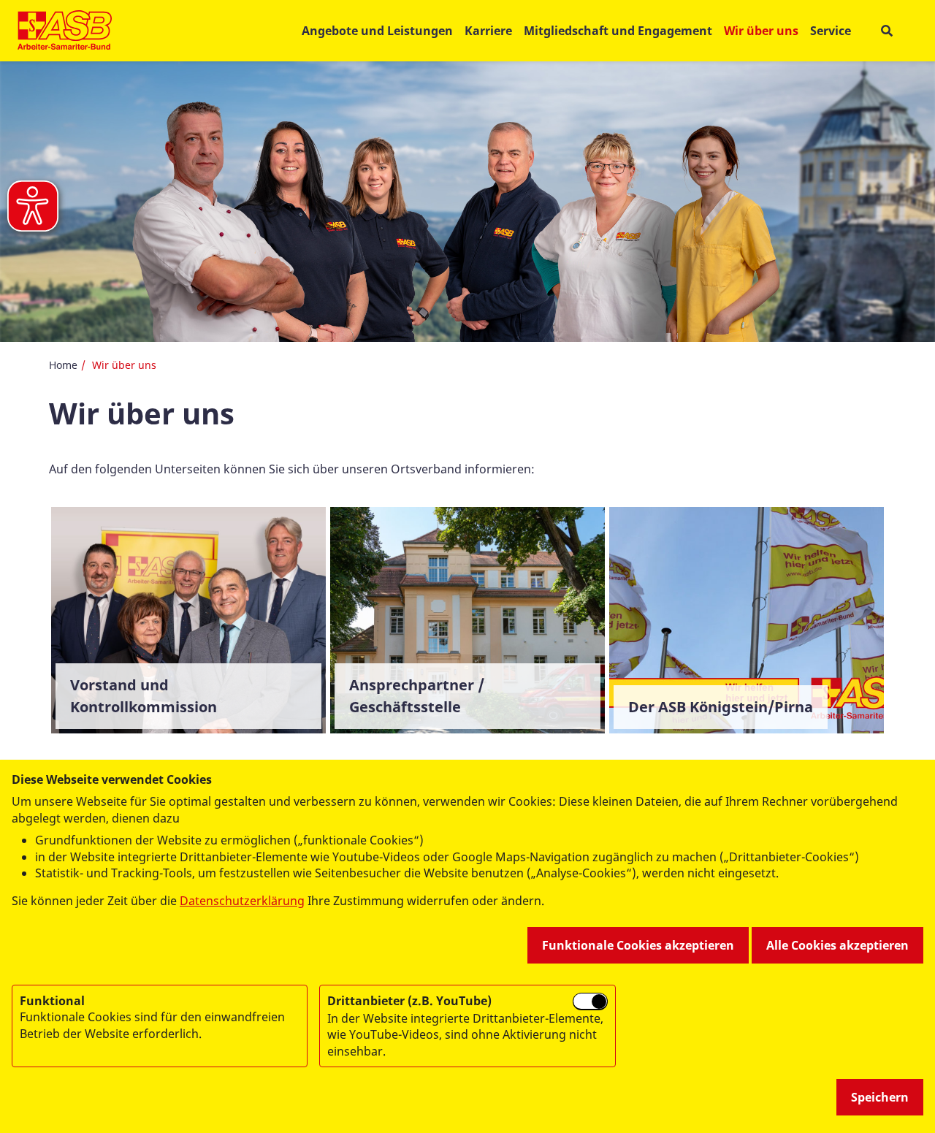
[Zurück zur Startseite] (65, 31)
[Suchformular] (886, 31)
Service (830, 31)
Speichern (880, 1097)
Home (63, 365)
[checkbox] (590, 1001)
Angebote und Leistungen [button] (377, 31)
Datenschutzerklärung (242, 901)
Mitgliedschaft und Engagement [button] (618, 31)
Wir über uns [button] (761, 31)
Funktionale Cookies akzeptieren (638, 945)
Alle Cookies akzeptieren (837, 945)
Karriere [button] (488, 31)
